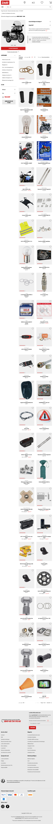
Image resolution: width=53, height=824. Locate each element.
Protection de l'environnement (34, 771)
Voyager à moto (31, 745)
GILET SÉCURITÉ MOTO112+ (26, 241)
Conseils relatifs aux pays (33, 739)
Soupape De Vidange (44, 376)
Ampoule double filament (26, 137)
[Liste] (34, 57)
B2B (2, 737)
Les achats (3, 763)
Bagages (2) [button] (4, 64)
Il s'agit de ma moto (13, 48)
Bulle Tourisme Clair (26, 189)
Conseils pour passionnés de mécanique (36, 741)
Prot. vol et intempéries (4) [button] (7, 67)
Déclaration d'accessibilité (33, 769)
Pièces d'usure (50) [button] (6, 59)
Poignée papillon (44, 563)
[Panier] (50, 3)
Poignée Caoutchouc (44, 670)
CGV (28, 760)
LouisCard (3, 748)
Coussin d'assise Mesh (26, 215)
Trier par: (39, 57)
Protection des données (33, 763)
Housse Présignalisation (44, 428)
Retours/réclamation (5, 750)
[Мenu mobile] (2, 7)
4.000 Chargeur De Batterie (26, 349)
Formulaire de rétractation (33, 767)
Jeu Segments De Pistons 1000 (44, 618)
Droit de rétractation (32, 765)
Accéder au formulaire (36, 41)
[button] (50, 7)
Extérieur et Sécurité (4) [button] (7, 70)
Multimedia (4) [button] (5, 72)
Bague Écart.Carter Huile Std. (44, 644)
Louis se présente (4, 758)
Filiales (2, 760)
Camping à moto (31, 752)
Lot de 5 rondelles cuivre (26, 82)
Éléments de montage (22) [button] (7, 80)
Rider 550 (44, 696)
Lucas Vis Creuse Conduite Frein (26, 618)
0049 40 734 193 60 (12, 721)
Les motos (30, 748)
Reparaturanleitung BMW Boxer (44, 163)
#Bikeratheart (30, 743)
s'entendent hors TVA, (20, 816)
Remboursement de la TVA (6, 765)
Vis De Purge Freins (44, 294)
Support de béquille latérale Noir (26, 402)
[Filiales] (24, 3)
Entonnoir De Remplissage (26, 696)
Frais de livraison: (18, 818)
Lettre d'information (5, 743)
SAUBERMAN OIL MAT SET (44, 402)
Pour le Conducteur (32, 750)
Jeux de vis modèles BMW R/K (44, 215)
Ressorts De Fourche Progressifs (44, 189)
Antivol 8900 (26, 428)
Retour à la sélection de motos (8, 13)
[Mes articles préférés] (42, 3)
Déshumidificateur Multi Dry (44, 481)
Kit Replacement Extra (26, 644)
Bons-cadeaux (4, 745)
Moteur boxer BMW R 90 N (44, 267)
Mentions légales (31, 758)
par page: (26, 57)
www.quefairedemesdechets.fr (13, 782)
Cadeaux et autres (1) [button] (6, 75)
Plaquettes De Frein (44, 321)
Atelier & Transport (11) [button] (7, 77)
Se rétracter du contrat (6, 752)
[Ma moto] (33, 3)
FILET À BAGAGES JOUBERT (26, 163)
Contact (2, 735)
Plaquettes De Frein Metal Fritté (44, 509)
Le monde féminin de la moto (34, 735)
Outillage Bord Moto (26, 376)
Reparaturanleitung (44, 109)
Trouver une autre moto (12, 51)
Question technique (5, 739)
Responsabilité (4, 767)
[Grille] (32, 57)
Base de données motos (6, 741)
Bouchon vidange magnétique (44, 241)
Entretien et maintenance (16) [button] (8, 62)
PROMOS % (7, 96)
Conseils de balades (32, 737)
